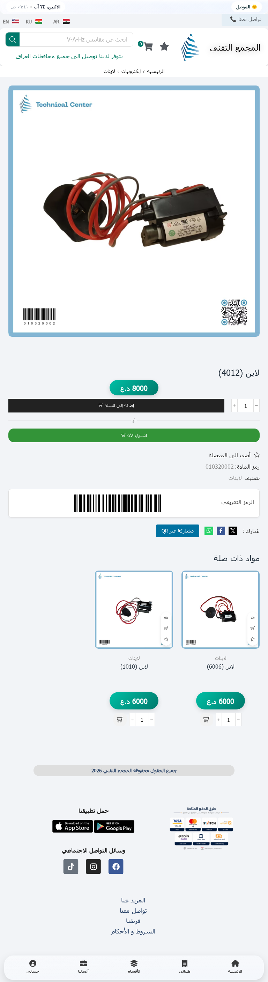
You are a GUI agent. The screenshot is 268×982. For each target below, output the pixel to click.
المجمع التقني (235, 47)
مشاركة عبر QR (178, 530)
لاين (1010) (134, 666)
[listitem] (235, 967)
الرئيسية (155, 71)
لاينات (109, 71)
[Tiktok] (71, 866)
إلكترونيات (131, 71)
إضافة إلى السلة (119, 405)
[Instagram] (93, 866)
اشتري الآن (137, 435)
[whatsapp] (209, 531)
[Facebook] (221, 531)
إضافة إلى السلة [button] (252, 629)
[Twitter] (232, 531)
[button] (164, 46)
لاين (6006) (220, 666)
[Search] (13, 39)
